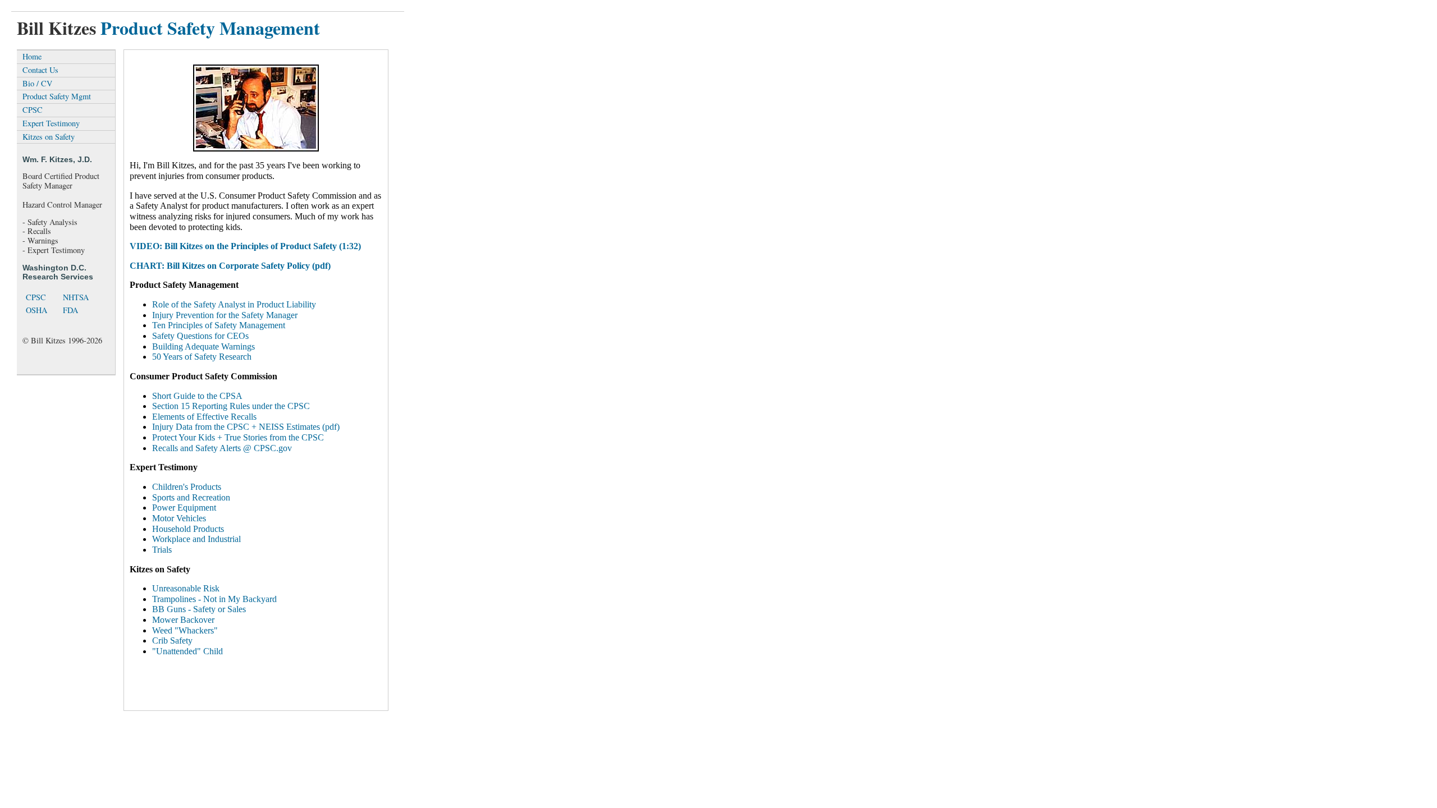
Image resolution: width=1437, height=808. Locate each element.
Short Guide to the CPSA (197, 396)
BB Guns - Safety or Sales (199, 609)
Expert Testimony (51, 123)
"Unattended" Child (187, 651)
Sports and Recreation (191, 497)
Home (32, 56)
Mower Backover (183, 620)
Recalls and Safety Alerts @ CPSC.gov (222, 448)
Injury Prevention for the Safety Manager (225, 315)
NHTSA (76, 297)
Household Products (188, 529)
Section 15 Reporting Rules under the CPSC (231, 406)
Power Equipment (184, 507)
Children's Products (186, 487)
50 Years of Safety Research (201, 356)
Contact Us (40, 70)
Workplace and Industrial (196, 539)
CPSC (32, 109)
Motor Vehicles (179, 518)
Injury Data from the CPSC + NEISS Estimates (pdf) (246, 426)
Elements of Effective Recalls (204, 416)
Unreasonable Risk (185, 588)
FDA (70, 310)
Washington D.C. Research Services (57, 272)
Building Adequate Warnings (203, 346)
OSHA (36, 310)
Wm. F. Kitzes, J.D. (57, 159)
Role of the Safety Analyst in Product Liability (234, 304)
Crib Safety (172, 640)
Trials (162, 549)
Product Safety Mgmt (56, 96)
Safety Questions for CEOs (200, 336)
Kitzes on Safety (48, 136)
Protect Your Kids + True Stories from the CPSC (238, 437)
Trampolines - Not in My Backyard (214, 599)
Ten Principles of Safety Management (218, 325)
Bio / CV (37, 83)
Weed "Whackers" (185, 630)
